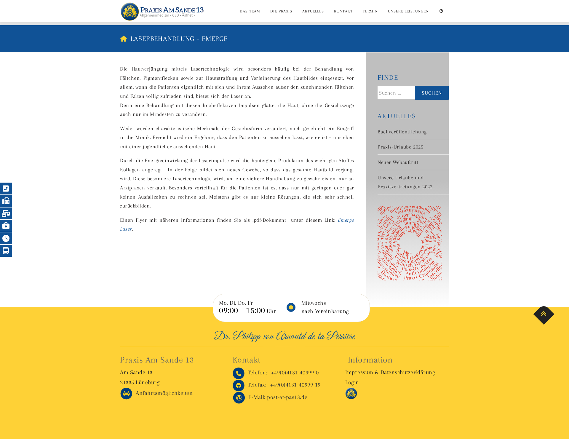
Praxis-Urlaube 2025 (400, 147)
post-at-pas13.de (277, 397)
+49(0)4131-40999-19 (284, 384)
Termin (370, 11)
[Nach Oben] (543, 314)
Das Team (250, 11)
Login (352, 382)
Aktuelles (313, 11)
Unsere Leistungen (408, 11)
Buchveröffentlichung (402, 132)
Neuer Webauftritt (398, 162)
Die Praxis (281, 11)
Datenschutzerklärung (408, 372)
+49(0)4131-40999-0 (283, 372)
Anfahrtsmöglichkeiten (162, 393)
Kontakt (343, 11)
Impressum (359, 372)
